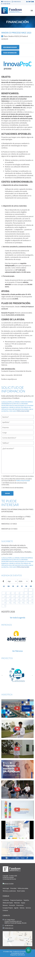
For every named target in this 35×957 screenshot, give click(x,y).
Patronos (5, 905)
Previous (2, 675)
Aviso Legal (6, 888)
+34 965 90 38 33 (17, 1)
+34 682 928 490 (6, 3)
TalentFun (26, 900)
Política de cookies (23, 888)
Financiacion (20, 905)
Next (32, 675)
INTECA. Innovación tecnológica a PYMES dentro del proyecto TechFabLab (15, 517)
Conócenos (6, 900)
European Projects (8, 908)
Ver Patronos (17, 651)
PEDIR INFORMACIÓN (10, 53)
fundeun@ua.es (6, 1)
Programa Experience (16, 900)
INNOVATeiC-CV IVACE (9, 524)
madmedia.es (21, 955)
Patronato (17, 903)
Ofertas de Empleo (8, 903)
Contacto (5, 910)
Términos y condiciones (9, 891)
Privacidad (13, 888)
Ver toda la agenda (17, 617)
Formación (12, 905)
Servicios (28, 908)
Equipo (23, 903)
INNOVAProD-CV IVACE (9, 529)
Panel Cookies (21, 891)
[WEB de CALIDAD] (8, 883)
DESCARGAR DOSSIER (10, 47)
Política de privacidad (23, 411)
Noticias (22, 908)
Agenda (16, 908)
